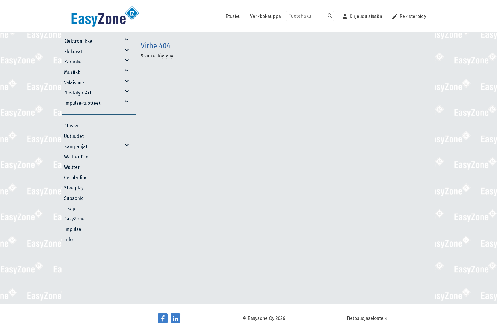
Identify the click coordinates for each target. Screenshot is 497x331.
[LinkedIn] (175, 318)
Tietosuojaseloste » (366, 318)
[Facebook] (163, 318)
